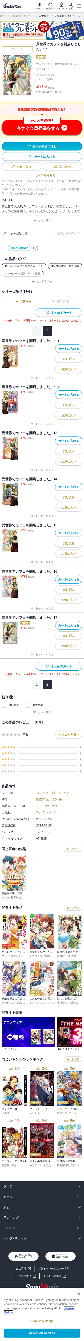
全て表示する (44, 281)
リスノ (5, 955)
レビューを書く (45, 79)
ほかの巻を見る (45, 175)
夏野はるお (63, 955)
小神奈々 (62, 1002)
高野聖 (61, 1165)
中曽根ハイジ (37, 1165)
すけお (5, 897)
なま (25, 1002)
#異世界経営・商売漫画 (65, 266)
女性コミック (60, 793)
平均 (25, 735)
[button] (54, 1276)
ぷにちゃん (47, 1002)
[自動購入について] (35, 248)
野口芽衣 (14, 704)
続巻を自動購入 (20, 248)
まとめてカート (61, 312)
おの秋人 (7, 1002)
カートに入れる (44, 156)
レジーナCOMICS (48, 806)
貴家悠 (5, 1165)
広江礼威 (35, 1113)
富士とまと (17, 955)
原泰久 (5, 1113)
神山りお (49, 955)
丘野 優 (50, 1165)
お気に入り (23, 167)
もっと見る (44, 220)
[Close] (79, 1293)
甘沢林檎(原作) (63, 63)
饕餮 (73, 955)
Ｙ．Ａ (72, 1113)
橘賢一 (15, 1165)
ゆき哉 (26, 897)
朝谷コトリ (36, 955)
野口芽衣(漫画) (44, 63)
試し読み (65, 167)
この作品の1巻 (18, 233)
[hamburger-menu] (79, 6)
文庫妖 (17, 1002)
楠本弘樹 (62, 1113)
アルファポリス (46, 812)
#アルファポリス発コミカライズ (24, 266)
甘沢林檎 (38, 704)
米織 (71, 1002)
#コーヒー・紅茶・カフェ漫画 (22, 273)
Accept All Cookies (42, 1333)
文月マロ (35, 1002)
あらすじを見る (45, 377)
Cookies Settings (41, 1321)
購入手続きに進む (45, 146)
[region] (42, 1314)
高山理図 (71, 1165)
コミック (17, 49)
